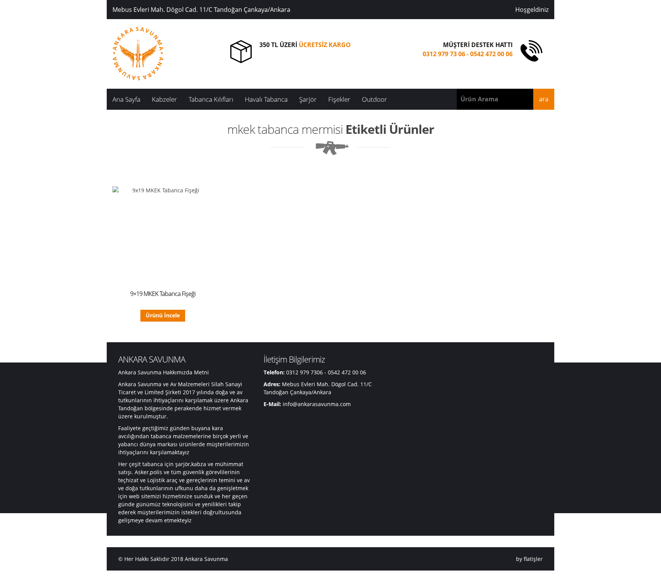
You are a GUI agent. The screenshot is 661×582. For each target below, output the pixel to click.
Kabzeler (164, 99)
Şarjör (308, 99)
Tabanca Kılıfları (211, 99)
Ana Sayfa (126, 99)
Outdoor (374, 99)
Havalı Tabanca (266, 99)
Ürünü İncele (163, 315)
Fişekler (339, 99)
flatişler (533, 558)
